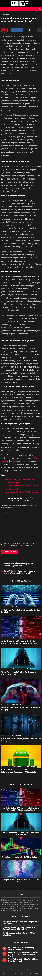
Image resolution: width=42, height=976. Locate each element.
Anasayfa (6, 973)
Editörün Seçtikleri (30, 766)
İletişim (36, 973)
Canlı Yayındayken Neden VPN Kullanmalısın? (23, 492)
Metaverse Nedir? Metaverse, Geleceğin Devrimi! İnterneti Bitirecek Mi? (19, 928)
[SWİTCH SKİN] (40, 9)
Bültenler (15, 607)
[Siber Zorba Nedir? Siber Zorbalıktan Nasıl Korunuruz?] (21, 659)
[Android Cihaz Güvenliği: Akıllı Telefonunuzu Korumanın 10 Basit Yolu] (21, 756)
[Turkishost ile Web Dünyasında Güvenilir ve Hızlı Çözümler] (21, 725)
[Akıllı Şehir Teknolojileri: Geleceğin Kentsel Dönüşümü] (21, 596)
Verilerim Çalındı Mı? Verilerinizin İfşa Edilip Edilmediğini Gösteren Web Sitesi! (19, 642)
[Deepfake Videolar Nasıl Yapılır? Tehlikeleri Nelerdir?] (21, 869)
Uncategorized (17, 735)
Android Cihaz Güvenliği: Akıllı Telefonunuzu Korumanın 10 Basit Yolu (18, 771)
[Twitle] (30, 30)
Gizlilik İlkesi (28, 973)
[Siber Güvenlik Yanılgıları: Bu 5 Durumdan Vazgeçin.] (21, 692)
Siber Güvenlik (17, 669)
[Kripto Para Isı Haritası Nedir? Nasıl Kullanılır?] (21, 846)
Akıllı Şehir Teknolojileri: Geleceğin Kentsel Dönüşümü (21, 948)
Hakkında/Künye (17, 973)
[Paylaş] (17, 30)
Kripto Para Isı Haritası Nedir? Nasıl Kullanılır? (21, 857)
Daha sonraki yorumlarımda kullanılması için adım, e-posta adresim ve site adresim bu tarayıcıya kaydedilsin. (21, 544)
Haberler (16, 638)
